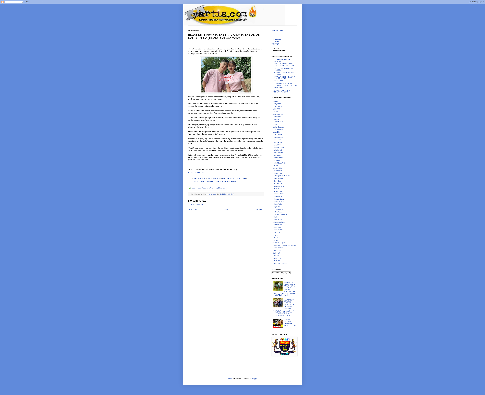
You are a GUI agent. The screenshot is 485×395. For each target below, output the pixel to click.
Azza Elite (276, 132)
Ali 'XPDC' (276, 111)
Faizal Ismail (277, 150)
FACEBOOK (200, 179)
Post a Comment (197, 205)
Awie (275, 124)
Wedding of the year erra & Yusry (284, 245)
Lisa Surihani (278, 183)
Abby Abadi (277, 104)
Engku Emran (278, 137)
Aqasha (276, 119)
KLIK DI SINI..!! (196, 172)
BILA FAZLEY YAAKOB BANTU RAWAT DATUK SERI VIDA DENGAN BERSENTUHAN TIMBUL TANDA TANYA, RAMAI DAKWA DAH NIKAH (284, 288)
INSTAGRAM (228, 179)
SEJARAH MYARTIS (226, 182)
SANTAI (210, 182)
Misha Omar (277, 191)
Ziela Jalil (276, 261)
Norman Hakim (278, 201)
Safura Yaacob (278, 212)
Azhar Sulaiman (278, 127)
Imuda (275, 166)
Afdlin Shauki (278, 106)
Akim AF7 (276, 109)
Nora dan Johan (279, 199)
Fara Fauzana (278, 153)
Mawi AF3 (276, 189)
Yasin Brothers (278, 248)
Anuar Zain (277, 117)
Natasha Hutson (279, 194)
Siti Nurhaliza (278, 230)
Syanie (275, 235)
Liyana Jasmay (278, 186)
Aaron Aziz (277, 101)
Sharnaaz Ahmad (279, 222)
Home (226, 209)
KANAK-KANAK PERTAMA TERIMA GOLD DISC (282, 91)
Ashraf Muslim (278, 122)
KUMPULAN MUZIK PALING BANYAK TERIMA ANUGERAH (283, 64)
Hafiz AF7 (276, 160)
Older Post (259, 209)
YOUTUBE (199, 182)
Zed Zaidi (276, 255)
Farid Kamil (277, 155)
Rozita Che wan (278, 209)
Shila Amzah (277, 225)
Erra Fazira (277, 140)
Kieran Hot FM (278, 178)
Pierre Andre (277, 204)
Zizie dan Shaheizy (280, 263)
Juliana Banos (278, 173)
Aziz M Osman (278, 129)
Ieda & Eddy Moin (279, 163)
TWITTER (241, 179)
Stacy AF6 (276, 232)
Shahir (275, 217)
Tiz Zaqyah (277, 237)
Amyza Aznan (278, 114)
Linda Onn (277, 181)
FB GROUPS (214, 179)
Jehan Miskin (278, 171)
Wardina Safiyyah (279, 243)
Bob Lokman (277, 135)
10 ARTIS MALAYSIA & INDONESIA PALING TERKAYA (290, 322)
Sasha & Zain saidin (280, 214)
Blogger (254, 379)
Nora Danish (277, 196)
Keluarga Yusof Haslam (281, 176)
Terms (230, 379)
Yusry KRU (277, 250)
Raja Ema (276, 207)
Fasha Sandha (278, 158)
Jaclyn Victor (277, 168)
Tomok (275, 240)
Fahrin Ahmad (278, 142)
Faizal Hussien (278, 147)
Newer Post (193, 209)
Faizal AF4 (277, 145)
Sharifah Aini (277, 220)
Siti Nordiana (277, 227)
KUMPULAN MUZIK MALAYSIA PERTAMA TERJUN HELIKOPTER (284, 79)
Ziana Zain (277, 258)
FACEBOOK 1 (278, 31)
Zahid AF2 (276, 253)
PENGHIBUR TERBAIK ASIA (283, 83)
